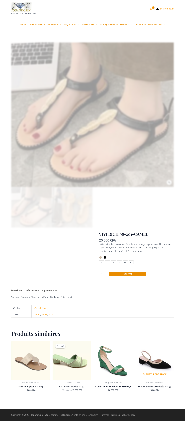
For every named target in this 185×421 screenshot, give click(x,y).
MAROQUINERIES (107, 24)
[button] (43, 24)
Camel (37, 308)
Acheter (128, 274)
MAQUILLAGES (70, 24)
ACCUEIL (23, 24)
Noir (44, 308)
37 (39, 314)
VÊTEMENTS (53, 24)
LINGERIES (125, 24)
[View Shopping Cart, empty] (151, 9)
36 (35, 314)
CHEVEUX (139, 24)
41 (53, 314)
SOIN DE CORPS (155, 24)
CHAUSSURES (36, 24)
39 (46, 314)
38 (42, 314)
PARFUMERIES (88, 24)
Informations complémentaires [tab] (42, 290)
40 (49, 314)
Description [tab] (17, 290)
